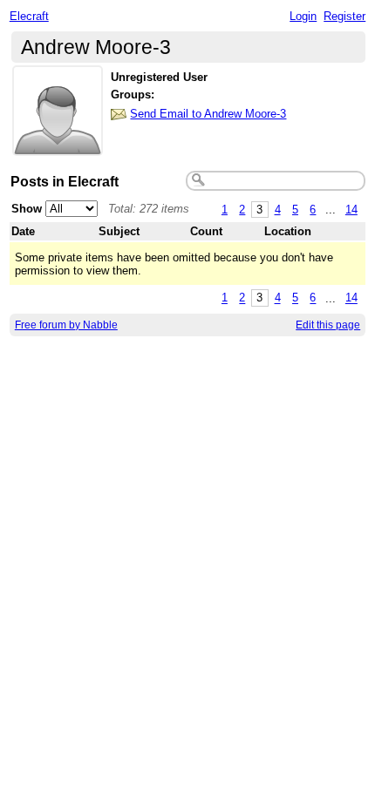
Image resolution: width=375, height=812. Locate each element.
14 (351, 209)
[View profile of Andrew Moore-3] (57, 145)
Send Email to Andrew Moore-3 (208, 113)
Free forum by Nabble (66, 325)
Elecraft (29, 16)
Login (303, 16)
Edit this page (328, 325)
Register (344, 16)
